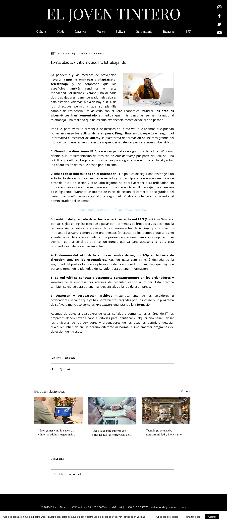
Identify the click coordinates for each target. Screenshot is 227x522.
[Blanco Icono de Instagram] (219, 7)
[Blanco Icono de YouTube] (219, 32)
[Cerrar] (223, 516)
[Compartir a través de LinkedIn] (68, 369)
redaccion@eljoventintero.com (168, 507)
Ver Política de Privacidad (131, 516)
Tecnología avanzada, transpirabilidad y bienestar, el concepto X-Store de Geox (164, 432)
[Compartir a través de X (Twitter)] (60, 369)
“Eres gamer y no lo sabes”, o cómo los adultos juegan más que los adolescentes (58, 432)
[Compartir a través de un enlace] (76, 369)
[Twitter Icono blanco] (219, 24)
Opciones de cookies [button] (167, 516)
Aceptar (212, 516)
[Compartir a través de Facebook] (52, 369)
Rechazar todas (192, 516)
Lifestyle (56, 357)
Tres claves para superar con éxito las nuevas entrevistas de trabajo (110, 432)
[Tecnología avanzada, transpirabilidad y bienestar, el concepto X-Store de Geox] (166, 410)
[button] (188, 31)
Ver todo (185, 391)
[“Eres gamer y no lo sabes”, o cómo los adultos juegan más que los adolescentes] (58, 410)
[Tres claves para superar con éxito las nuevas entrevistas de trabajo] (112, 410)
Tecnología (69, 357)
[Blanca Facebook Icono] (219, 15)
